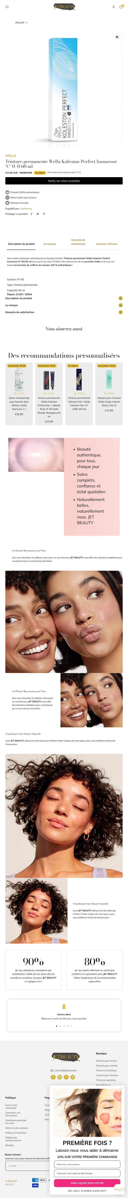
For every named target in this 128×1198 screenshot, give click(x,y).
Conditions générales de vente (15, 1121)
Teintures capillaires (106, 1080)
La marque (11, 305)
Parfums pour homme (106, 1065)
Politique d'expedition (16, 1132)
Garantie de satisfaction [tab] (78, 241)
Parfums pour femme (106, 1060)
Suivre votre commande (11, 1106)
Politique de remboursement (13, 1139)
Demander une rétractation (12, 1114)
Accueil (20, 22)
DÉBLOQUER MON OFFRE (87, 1183)
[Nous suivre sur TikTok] (72, 1077)
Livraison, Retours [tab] (107, 243)
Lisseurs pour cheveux (107, 1075)
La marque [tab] (50, 243)
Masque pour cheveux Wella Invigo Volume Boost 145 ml (109, 401)
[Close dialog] (122, 1088)
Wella (10, 156)
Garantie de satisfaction (19, 312)
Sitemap (9, 1145)
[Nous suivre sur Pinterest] (66, 1077)
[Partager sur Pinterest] (44, 214)
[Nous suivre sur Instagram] (59, 1077)
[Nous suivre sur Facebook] (53, 1077)
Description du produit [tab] (21, 243)
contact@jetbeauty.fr (65, 1070)
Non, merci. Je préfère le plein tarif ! (87, 1191)
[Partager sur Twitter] (38, 214)
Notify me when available (64, 180)
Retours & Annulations (16, 1128)
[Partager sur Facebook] (31, 214)
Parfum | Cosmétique (106, 1070)
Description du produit (18, 298)
